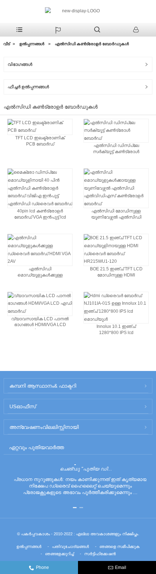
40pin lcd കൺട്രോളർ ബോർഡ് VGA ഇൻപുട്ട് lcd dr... (40, 214)
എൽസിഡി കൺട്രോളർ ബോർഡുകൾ (92, 44)
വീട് (6, 44)
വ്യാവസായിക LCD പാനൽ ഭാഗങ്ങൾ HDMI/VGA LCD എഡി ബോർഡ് (40, 322)
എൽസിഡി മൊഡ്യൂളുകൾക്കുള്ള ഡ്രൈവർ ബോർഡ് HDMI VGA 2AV (39, 272)
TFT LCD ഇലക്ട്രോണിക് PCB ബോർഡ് (40, 141)
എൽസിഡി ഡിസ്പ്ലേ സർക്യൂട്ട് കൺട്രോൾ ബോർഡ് (116, 149)
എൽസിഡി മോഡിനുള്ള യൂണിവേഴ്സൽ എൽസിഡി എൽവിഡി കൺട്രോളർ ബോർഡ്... (116, 214)
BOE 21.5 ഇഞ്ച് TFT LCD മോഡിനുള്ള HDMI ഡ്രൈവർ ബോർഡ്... (116, 272)
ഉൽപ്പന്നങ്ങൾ (31, 44)
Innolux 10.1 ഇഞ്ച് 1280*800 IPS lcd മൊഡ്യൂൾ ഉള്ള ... (116, 330)
